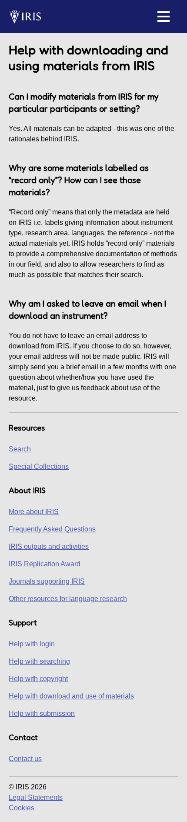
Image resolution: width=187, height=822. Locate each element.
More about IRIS (34, 511)
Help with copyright (38, 678)
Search (20, 449)
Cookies (21, 808)
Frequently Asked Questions (52, 529)
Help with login (32, 644)
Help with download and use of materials (71, 696)
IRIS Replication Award (44, 564)
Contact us (25, 758)
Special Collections (39, 466)
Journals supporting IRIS (47, 581)
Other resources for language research (68, 598)
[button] (163, 16)
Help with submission (42, 713)
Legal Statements (36, 797)
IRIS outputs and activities (49, 546)
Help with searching (39, 661)
